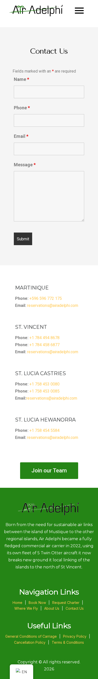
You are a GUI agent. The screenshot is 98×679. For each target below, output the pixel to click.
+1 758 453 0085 (44, 391)
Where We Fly (26, 608)
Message (25, 164)
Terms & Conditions (68, 642)
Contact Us (75, 608)
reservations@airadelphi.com (52, 305)
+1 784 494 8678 (44, 337)
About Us (51, 608)
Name (21, 79)
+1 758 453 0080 (44, 384)
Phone (22, 107)
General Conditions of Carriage (31, 636)
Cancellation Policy (29, 642)
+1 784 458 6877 (44, 344)
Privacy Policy (74, 636)
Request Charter (65, 602)
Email (21, 136)
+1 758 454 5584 (44, 430)
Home (17, 602)
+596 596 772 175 (45, 298)
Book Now (37, 602)
